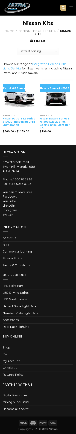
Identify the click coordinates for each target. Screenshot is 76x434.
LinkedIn (9, 205)
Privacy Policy (12, 258)
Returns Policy (13, 374)
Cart (6, 354)
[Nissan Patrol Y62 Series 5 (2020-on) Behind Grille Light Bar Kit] (19, 96)
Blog (6, 245)
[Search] (63, 8)
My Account (11, 361)
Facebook (10, 196)
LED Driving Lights (15, 292)
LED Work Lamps (15, 299)
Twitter (8, 214)
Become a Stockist (16, 409)
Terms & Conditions (16, 265)
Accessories (11, 320)
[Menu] (71, 7)
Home (9, 31)
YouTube (9, 201)
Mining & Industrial (16, 402)
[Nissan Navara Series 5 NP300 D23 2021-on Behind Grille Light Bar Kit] (56, 96)
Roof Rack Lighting (16, 327)
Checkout (10, 368)
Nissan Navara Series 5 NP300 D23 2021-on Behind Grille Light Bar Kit (55, 123)
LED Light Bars (13, 286)
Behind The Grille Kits (37, 31)
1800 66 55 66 (22, 179)
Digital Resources (15, 395)
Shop (6, 347)
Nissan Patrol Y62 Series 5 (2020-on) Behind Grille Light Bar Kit (19, 121)
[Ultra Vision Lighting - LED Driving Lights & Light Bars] (20, 8)
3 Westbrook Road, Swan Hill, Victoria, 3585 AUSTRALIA (19, 166)
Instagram (10, 210)
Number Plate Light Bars (20, 313)
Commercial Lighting (17, 251)
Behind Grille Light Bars (19, 306)
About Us (9, 238)
